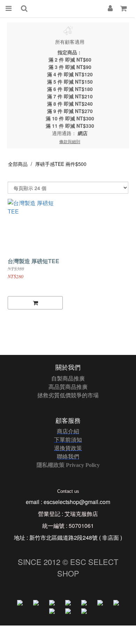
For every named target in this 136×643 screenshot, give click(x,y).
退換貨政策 (68, 448)
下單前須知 (68, 439)
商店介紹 (68, 431)
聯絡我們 (68, 456)
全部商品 (18, 163)
